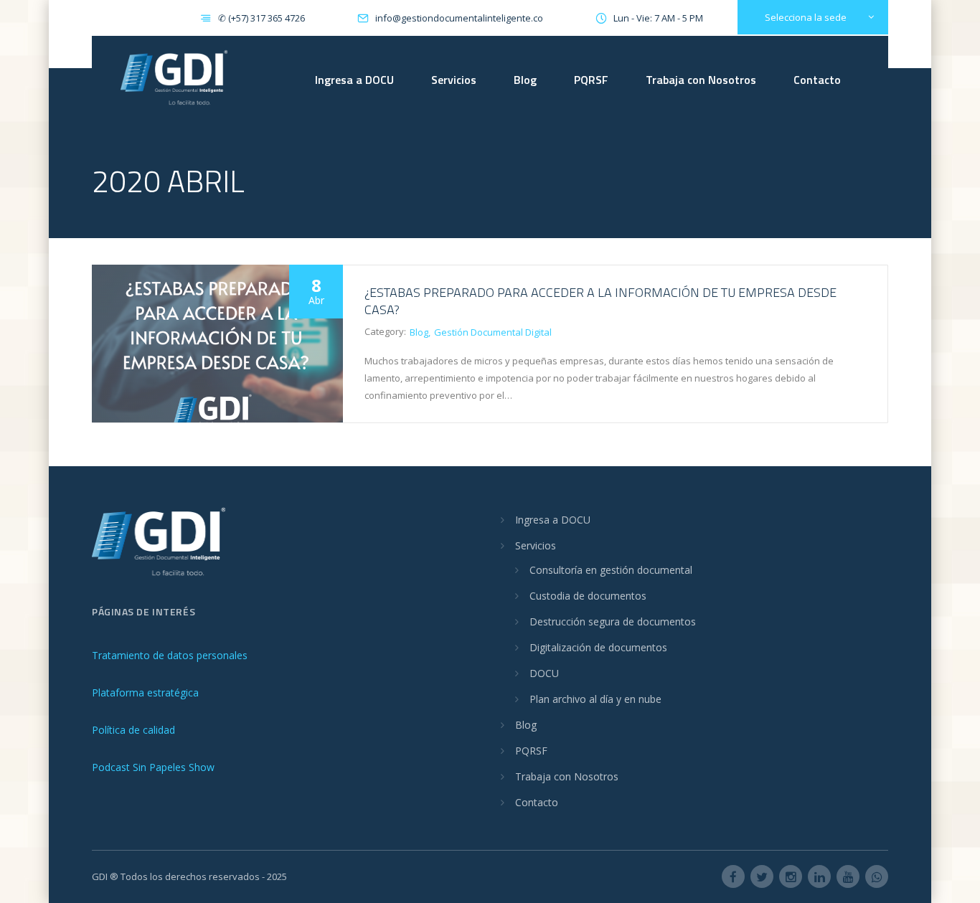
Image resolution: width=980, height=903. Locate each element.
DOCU (544, 673)
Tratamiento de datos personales (170, 655)
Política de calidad (133, 730)
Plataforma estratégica (145, 692)
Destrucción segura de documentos (612, 621)
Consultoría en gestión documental (610, 570)
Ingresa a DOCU (354, 79)
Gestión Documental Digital (493, 332)
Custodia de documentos (587, 595)
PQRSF (591, 79)
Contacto (817, 79)
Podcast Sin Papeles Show (153, 767)
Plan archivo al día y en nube (595, 699)
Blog (525, 79)
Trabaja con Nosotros (701, 79)
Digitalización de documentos (598, 647)
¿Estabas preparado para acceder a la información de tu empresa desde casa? (600, 301)
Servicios (453, 79)
